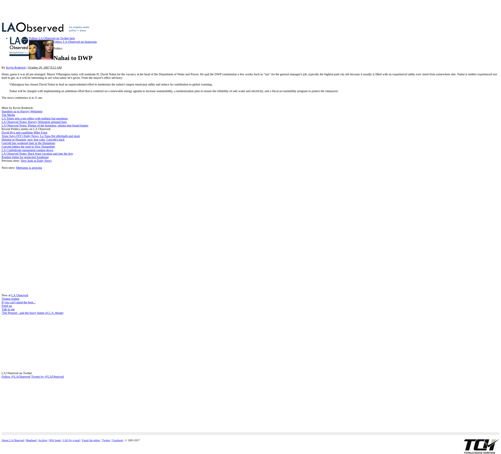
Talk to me (8, 309)
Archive (42, 440)
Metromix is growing (29, 167)
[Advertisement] (96, 10)
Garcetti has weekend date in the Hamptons (28, 143)
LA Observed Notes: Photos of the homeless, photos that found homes (45, 125)
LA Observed (19, 295)
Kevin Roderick (16, 67)
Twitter (106, 440)
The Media (8, 115)
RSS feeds (55, 440)
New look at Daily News (36, 160)
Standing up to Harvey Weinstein (22, 111)
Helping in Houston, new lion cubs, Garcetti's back (33, 139)
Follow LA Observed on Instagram (75, 41)
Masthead (31, 440)
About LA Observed (13, 440)
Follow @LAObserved (16, 376)
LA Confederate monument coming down (27, 150)
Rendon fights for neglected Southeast (25, 157)
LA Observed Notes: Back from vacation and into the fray (37, 153)
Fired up (7, 305)
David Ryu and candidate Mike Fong (24, 132)
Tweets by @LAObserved (47, 376)
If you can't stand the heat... (18, 302)
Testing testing (10, 298)
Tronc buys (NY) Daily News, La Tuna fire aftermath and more (41, 136)
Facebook (117, 440)
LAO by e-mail (71, 440)
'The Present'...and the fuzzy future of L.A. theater (32, 313)
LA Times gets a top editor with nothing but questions (35, 118)
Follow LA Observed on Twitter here (52, 38)
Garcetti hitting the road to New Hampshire (28, 146)
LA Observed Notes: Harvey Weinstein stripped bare (34, 122)
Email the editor (91, 440)
